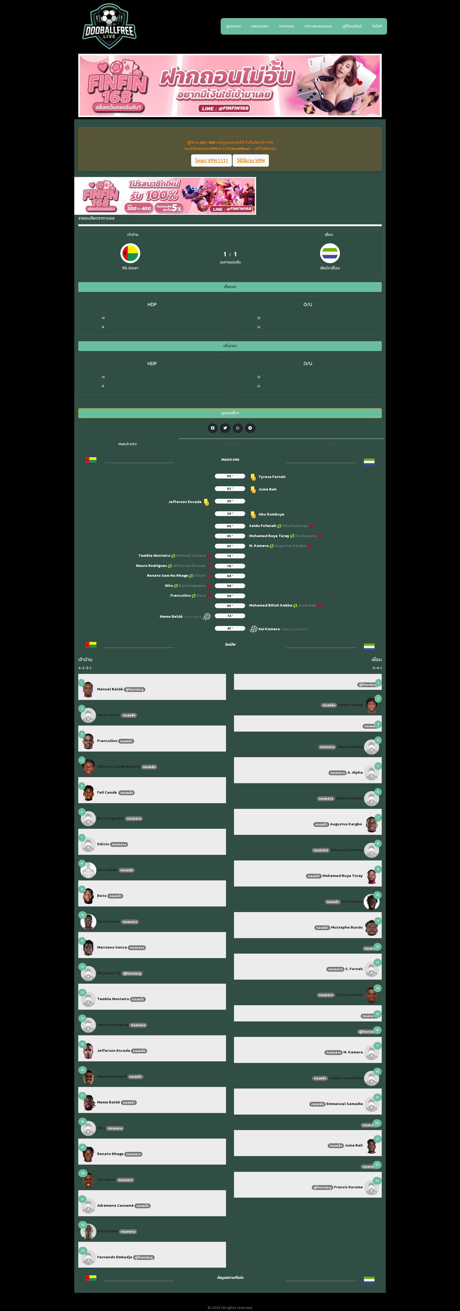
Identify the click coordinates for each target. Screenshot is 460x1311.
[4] (88, 766)
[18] (88, 1128)
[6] (88, 818)
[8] (88, 870)
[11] (88, 947)
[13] (88, 999)
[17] (88, 1102)
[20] (88, 1179)
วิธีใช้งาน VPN (251, 160)
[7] (88, 844)
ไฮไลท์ (377, 26)
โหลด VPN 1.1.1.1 (211, 160)
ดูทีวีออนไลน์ (352, 26)
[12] (88, 973)
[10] (88, 921)
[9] (88, 895)
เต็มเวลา (230, 287)
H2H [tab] (332, 444)
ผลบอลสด (259, 26)
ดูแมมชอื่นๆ (230, 413)
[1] (88, 689)
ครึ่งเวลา (230, 346)
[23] (88, 1257)
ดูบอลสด (233, 26)
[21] (88, 1205)
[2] (88, 715)
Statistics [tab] (230, 444)
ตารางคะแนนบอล (318, 26)
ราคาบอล (286, 26)
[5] (88, 792)
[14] (88, 1025)
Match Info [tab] (127, 444)
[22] (88, 1231)
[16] (88, 1076)
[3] (88, 741)
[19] (88, 1154)
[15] (88, 1050)
